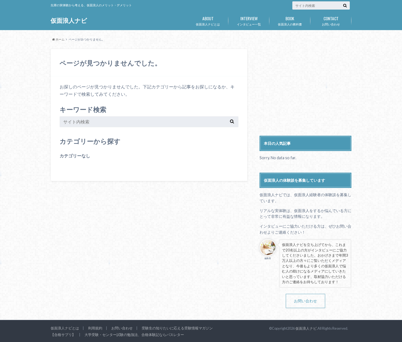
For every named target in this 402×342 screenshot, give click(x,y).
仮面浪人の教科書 (290, 20)
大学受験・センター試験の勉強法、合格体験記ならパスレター (134, 334)
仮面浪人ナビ (69, 20)
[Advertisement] (305, 87)
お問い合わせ (331, 20)
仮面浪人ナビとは (208, 20)
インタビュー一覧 (249, 20)
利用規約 (95, 328)
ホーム (60, 39)
